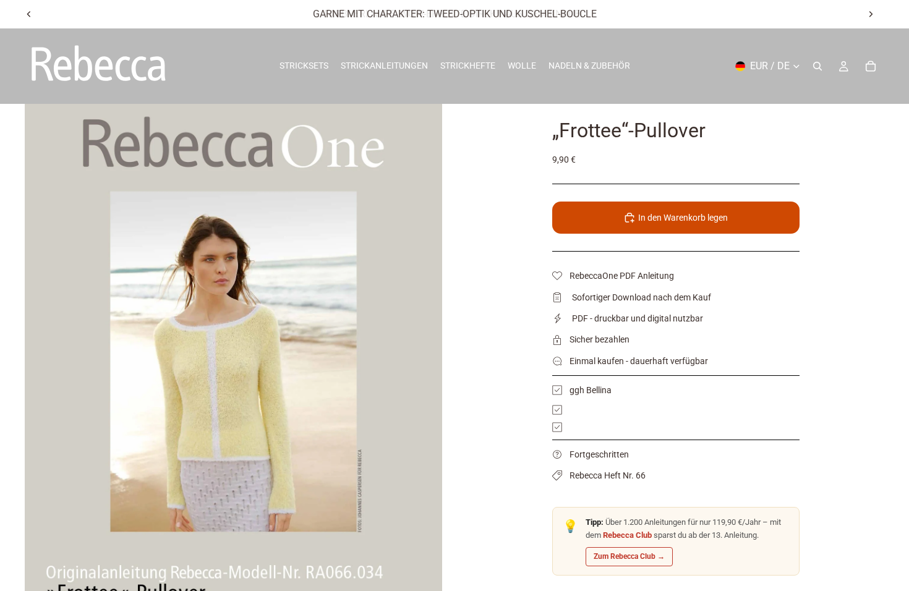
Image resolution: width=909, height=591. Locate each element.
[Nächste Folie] (870, 14)
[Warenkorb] (870, 66)
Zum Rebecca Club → (629, 556)
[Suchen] (817, 66)
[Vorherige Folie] (29, 14)
